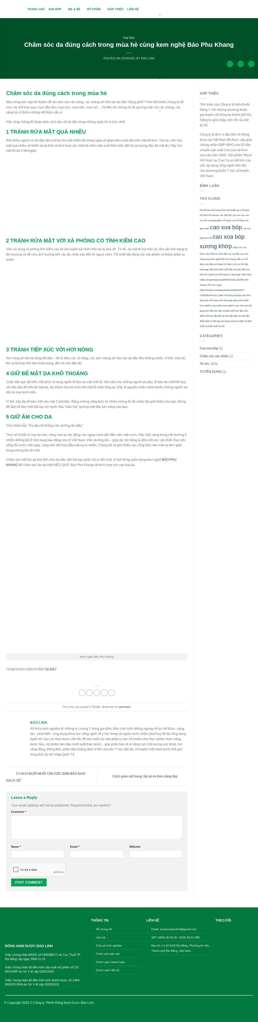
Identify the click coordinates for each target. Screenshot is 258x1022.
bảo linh (228, 215)
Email (74, 846)
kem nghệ (244, 300)
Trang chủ (36, 9)
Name (16, 846)
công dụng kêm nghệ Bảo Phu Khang (218, 259)
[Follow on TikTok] (231, 928)
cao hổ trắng (238, 220)
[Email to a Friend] (97, 692)
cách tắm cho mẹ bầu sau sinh (233, 254)
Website (134, 846)
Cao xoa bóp (209, 348)
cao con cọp (238, 215)
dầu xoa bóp (235, 269)
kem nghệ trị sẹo (231, 305)
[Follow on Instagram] (225, 928)
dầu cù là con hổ (236, 264)
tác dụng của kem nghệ (232, 321)
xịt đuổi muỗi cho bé (215, 326)
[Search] (230, 64)
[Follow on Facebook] (218, 928)
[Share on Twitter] (89, 692)
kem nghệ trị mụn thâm (211, 305)
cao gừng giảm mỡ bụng (219, 220)
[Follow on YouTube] (238, 928)
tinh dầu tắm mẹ (233, 316)
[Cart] (251, 64)
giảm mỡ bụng (226, 295)
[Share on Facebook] (82, 692)
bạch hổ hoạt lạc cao (213, 215)
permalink (124, 706)
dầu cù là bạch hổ (218, 264)
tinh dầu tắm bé (217, 316)
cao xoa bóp (226, 227)
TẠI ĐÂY (50, 669)
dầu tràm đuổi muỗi (219, 269)
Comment (18, 811)
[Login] (240, 64)
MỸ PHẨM (94, 9)
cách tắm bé (211, 254)
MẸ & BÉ (74, 9)
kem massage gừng (228, 300)
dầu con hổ (242, 259)
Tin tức (129, 38)
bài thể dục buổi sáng (210, 210)
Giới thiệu (115, 9)
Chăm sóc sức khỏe (214, 356)
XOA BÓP (54, 9)
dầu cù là (204, 264)
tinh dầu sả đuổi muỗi (224, 311)
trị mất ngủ (215, 321)
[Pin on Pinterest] (104, 692)
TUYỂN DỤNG (211, 371)
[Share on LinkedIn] (111, 692)
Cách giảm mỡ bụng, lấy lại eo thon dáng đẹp (145, 776)
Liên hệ (133, 9)
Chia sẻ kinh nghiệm (109, 945)
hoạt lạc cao (240, 295)
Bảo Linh (147, 58)
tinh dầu (209, 311)
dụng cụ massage (231, 274)
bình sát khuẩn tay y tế (232, 210)
